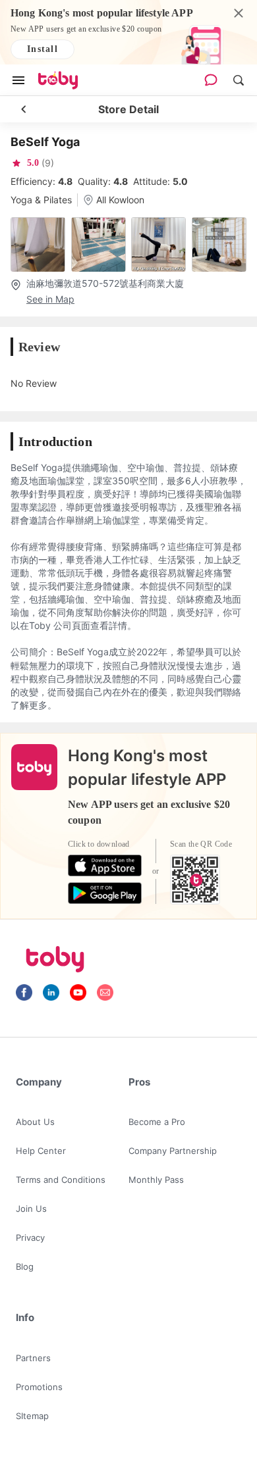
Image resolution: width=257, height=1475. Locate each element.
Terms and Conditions (60, 1179)
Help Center (41, 1150)
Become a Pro (156, 1121)
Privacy (30, 1237)
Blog (25, 1266)
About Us (35, 1121)
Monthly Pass (156, 1179)
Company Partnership (172, 1150)
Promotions (39, 1387)
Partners (33, 1358)
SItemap (32, 1416)
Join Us (31, 1208)
